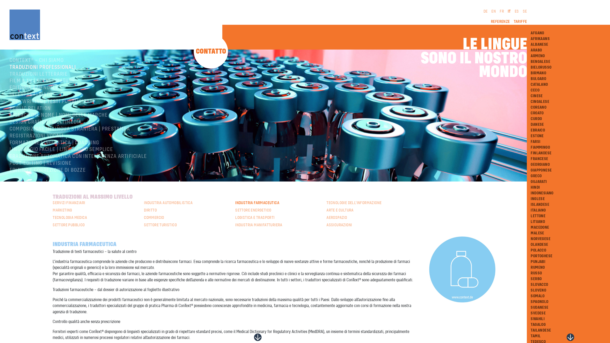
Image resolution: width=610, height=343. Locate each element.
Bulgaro (538, 79)
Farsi (535, 142)
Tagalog (538, 325)
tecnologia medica (70, 218)
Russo (536, 273)
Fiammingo (540, 147)
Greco (536, 176)
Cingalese (540, 102)
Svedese (538, 313)
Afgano (537, 33)
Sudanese (539, 307)
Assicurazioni (339, 225)
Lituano (538, 222)
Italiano (538, 210)
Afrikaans (540, 39)
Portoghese (541, 256)
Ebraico (538, 130)
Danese (537, 124)
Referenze (500, 22)
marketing (62, 210)
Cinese (537, 96)
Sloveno (538, 290)
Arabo (536, 50)
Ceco (535, 90)
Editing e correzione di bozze (48, 170)
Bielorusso (541, 67)
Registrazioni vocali (37, 136)
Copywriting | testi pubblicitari (52, 102)
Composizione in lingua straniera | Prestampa (70, 129)
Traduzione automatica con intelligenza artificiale (78, 156)
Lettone (538, 216)
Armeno (538, 56)
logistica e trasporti (254, 218)
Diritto (150, 210)
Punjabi (538, 262)
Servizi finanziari (69, 203)
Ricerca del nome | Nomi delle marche (59, 115)
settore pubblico (69, 225)
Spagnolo (539, 302)
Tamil (536, 336)
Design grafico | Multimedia (45, 122)
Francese (539, 159)
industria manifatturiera (258, 225)
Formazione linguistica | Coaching (54, 143)
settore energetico (253, 210)
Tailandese (541, 330)
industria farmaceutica (257, 203)
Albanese (539, 44)
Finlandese (541, 153)
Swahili (537, 319)
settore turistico (160, 225)
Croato (537, 113)
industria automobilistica (168, 203)
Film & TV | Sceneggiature (42, 81)
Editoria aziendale (34, 88)
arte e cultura (340, 210)
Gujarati (539, 182)
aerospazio (336, 218)
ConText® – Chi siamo (37, 60)
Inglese (538, 199)
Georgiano (540, 164)
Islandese (540, 204)
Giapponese (541, 170)
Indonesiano (542, 193)
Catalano (539, 84)
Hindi (535, 187)
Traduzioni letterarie (39, 74)
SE (525, 11)
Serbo (536, 279)
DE (485, 11)
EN (493, 11)
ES (517, 11)
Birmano (538, 73)
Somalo (537, 296)
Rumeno (538, 267)
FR (502, 11)
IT (509, 11)
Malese (537, 233)
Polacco (538, 250)
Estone (537, 136)
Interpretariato (31, 95)
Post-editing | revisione (40, 163)
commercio (154, 218)
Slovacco (539, 284)
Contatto (211, 51)
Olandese (539, 244)
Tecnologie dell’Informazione (353, 203)
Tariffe (520, 22)
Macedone (540, 227)
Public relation (30, 108)
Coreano (538, 107)
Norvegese (540, 239)
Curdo (536, 119)
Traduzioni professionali (43, 67)
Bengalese (540, 62)
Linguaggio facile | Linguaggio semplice (61, 149)
